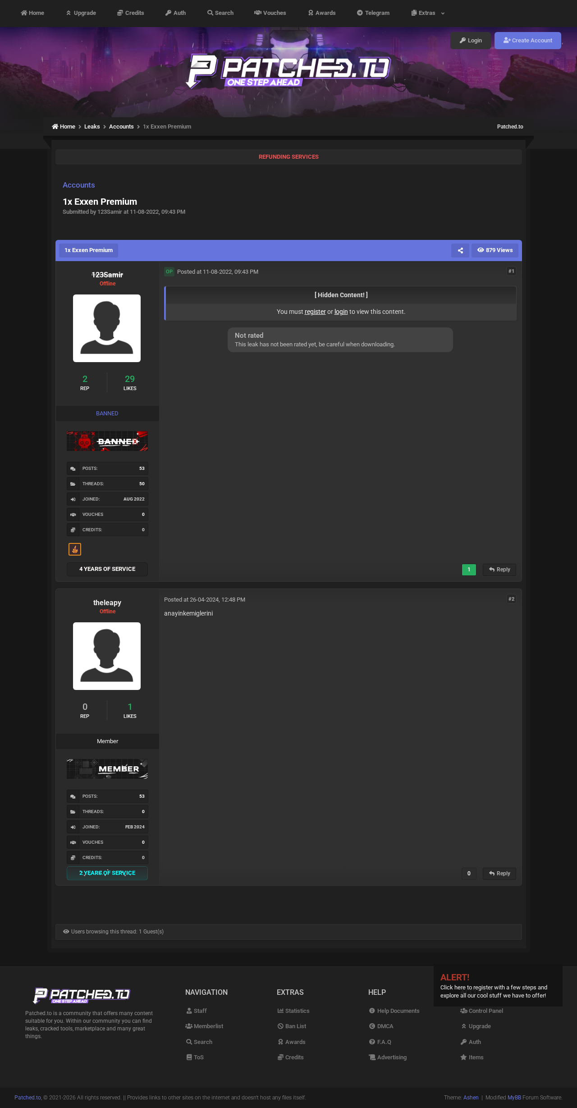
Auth (179, 13)
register (315, 311)
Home (35, 13)
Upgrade (84, 13)
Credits (134, 13)
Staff (199, 1010)
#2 (511, 599)
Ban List (295, 1026)
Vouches (274, 13)
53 (142, 468)
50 (142, 483)
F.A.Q (383, 1042)
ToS (198, 1057)
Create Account (531, 40)
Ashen (471, 1097)
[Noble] (75, 549)
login (341, 311)
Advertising (391, 1057)
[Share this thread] (460, 250)
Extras (428, 13)
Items (475, 1057)
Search (224, 13)
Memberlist (207, 1026)
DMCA (384, 1026)
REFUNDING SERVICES (289, 156)
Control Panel (485, 1010)
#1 (511, 271)
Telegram (376, 13)
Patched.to (510, 127)
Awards (325, 13)
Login (474, 40)
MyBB (514, 1097)
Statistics (297, 1010)
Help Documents (397, 1010)
